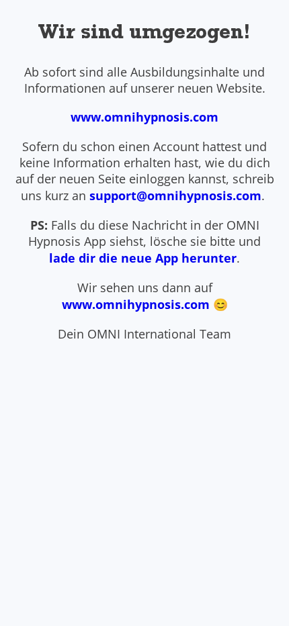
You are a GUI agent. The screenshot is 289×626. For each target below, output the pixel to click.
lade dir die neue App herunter (143, 258)
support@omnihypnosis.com (175, 195)
